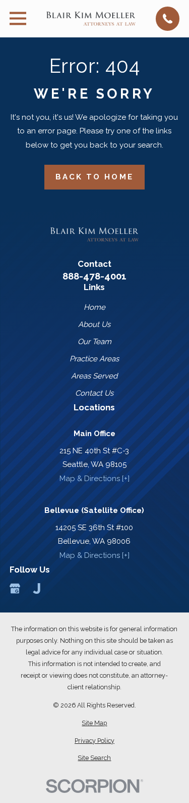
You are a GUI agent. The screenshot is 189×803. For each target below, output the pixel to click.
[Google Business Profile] (15, 588)
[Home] (91, 18)
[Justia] (36, 588)
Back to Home (94, 176)
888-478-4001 (94, 276)
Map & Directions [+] (94, 478)
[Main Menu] (18, 18)
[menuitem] (94, 723)
